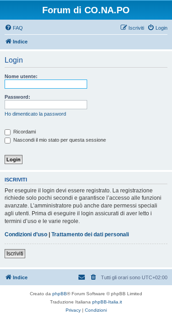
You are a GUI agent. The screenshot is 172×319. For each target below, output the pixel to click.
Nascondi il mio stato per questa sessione (59, 140)
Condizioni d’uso (26, 234)
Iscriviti (14, 253)
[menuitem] (14, 27)
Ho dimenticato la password (35, 114)
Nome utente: (21, 76)
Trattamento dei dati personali (90, 234)
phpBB (59, 293)
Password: (17, 97)
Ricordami (24, 131)
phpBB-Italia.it (107, 301)
